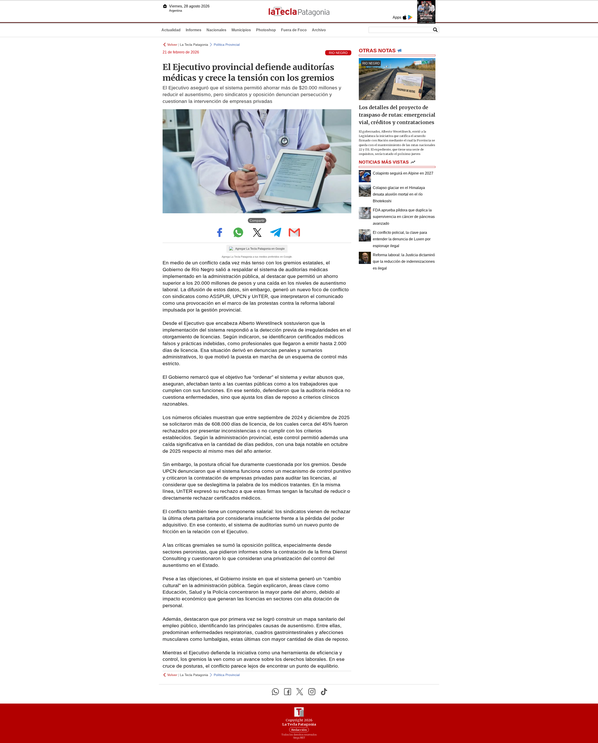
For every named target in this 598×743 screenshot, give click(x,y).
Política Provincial (227, 44)
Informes (193, 30)
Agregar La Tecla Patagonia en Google (260, 248)
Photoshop (266, 30)
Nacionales (216, 30)
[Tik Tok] (324, 691)
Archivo (319, 30)
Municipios (241, 30)
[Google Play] (410, 17)
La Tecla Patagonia (194, 44)
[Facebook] (287, 691)
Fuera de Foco (294, 30)
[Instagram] (311, 691)
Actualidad (171, 30)
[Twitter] (299, 691)
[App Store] (404, 17)
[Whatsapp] (275, 691)
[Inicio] (165, 6)
